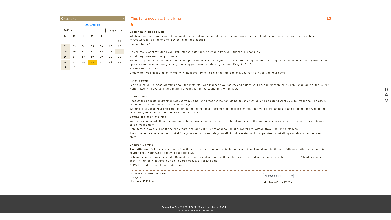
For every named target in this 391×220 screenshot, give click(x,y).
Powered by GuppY (172, 207)
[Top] (386, 89)
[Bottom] (386, 100)
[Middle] (386, 94)
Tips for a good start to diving (156, 18)
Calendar (92, 18)
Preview (273, 182)
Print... (288, 182)
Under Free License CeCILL (213, 207)
